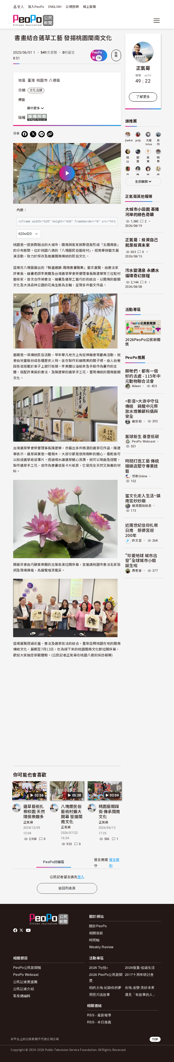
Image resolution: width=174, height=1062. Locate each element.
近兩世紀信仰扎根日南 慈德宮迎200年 (141, 530)
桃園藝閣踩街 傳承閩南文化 (109, 811)
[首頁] (33, 21)
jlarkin (129, 140)
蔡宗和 (137, 421)
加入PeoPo (36, 7)
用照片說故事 (99, 994)
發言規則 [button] (114, 863)
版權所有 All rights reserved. (38, 117)
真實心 (148, 159)
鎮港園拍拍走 (142, 506)
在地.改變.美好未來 (139, 987)
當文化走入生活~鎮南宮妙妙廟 (142, 498)
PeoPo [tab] (53, 862)
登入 (20, 6)
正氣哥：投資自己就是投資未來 (141, 242)
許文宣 (137, 540)
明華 (158, 159)
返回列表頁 (67, 888)
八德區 (54, 80)
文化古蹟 (35, 90)
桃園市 (42, 80)
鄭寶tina (138, 159)
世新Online (139, 476)
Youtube (28, 930)
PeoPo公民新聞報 (27, 967)
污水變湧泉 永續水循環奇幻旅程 (142, 273)
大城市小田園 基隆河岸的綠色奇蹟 (142, 212)
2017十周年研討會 (139, 974)
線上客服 (89, 7)
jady (138, 140)
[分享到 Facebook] (24, 134)
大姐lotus (149, 142)
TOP (155, 1039)
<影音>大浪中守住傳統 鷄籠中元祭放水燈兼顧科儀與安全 (142, 408)
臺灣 (31, 80)
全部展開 (142, 182)
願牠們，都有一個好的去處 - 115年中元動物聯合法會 (142, 376)
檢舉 (116, 54)
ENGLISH (54, 7)
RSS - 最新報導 (99, 1015)
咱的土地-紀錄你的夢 (105, 987)
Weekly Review (101, 946)
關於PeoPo (98, 925)
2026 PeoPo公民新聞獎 (105, 977)
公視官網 (72, 7)
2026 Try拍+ (98, 967)
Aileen (136, 386)
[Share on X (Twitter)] (33, 134)
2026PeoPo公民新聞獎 (142, 342)
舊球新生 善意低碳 (142, 436)
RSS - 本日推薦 (99, 1022)
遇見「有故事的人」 (140, 994)
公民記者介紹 (23, 988)
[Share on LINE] (41, 134)
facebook (15, 930)
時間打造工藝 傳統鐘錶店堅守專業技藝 (142, 466)
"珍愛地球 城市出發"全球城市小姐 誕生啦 (141, 560)
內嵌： (22, 210)
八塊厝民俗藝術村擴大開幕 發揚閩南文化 (71, 813)
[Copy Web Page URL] (50, 134)
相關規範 (96, 932)
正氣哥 (28, 822)
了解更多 (143, 97)
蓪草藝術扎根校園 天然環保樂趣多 (34, 811)
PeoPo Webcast (143, 441)
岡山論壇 (127, 159)
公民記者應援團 (25, 981)
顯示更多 (34, 108)
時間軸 (94, 939)
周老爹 (137, 571)
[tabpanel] (67, 877)
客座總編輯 (22, 995)
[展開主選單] (156, 20)
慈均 (158, 142)
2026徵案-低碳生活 (140, 967)
